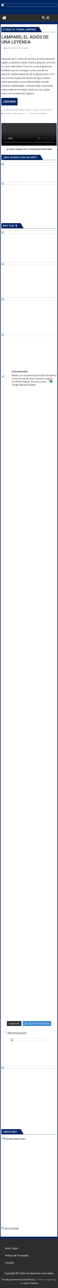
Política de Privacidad (16, 1255)
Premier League (31, 110)
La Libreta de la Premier (14, 110)
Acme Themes (30, 1283)
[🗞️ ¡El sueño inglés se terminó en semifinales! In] (29, 739)
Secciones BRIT (45, 110)
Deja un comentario (39, 113)
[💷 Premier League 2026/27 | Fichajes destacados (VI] (29, 619)
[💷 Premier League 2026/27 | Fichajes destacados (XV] (29, 401)
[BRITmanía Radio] (29, 5)
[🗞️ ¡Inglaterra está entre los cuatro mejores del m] (29, 859)
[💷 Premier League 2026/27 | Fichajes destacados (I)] (29, 642)
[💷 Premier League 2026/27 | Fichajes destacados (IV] (29, 789)
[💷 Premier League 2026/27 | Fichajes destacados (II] (29, 812)
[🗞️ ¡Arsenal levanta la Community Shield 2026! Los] (29, 487)
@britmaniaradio (16, 1032)
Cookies (9, 1262)
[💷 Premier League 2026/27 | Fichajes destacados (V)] (29, 688)
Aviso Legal (11, 1248)
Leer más (9, 101)
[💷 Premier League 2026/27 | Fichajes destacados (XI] (29, 424)
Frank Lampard (18, 113)
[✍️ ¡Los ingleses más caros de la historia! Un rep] (29, 1004)
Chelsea (7, 113)
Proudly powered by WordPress (18, 1279)
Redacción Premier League (17, 48)
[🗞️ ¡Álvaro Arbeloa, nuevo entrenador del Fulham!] (29, 941)
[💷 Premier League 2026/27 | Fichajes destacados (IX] (29, 596)
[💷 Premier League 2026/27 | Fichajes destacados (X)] (29, 572)
